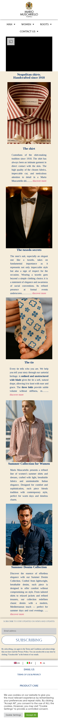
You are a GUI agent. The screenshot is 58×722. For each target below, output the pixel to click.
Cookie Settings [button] (13, 715)
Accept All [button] (31, 715)
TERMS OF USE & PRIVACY (29, 675)
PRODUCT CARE (29, 685)
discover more (39, 181)
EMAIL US (29, 669)
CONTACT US (27, 31)
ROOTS (44, 24)
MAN (9, 24)
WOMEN (26, 24)
